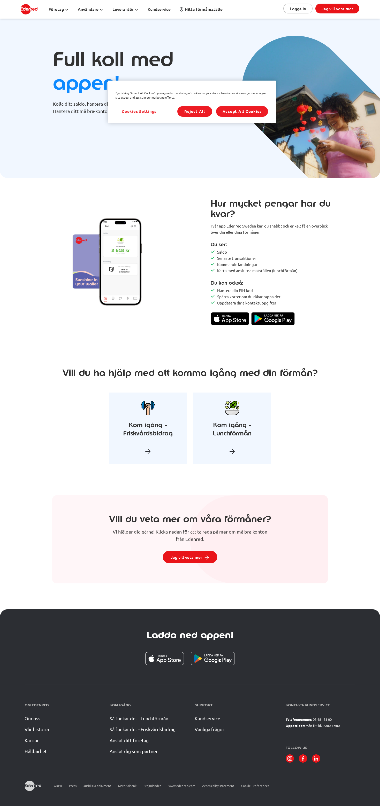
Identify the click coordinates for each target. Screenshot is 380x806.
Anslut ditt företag (129, 740)
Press (73, 786)
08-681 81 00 (322, 719)
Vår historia (37, 729)
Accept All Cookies (242, 111)
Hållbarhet (36, 751)
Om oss (32, 718)
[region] (192, 102)
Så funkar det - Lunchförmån (139, 718)
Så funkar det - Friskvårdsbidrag (143, 729)
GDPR (58, 786)
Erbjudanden (152, 786)
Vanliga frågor (209, 729)
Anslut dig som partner (134, 751)
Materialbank (127, 786)
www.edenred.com (182, 786)
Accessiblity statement (218, 786)
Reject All (194, 111)
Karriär (32, 740)
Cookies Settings (139, 111)
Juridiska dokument (97, 786)
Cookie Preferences (255, 786)
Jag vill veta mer (337, 8)
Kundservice (207, 718)
